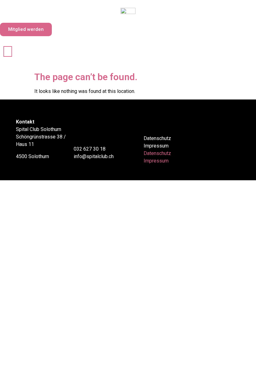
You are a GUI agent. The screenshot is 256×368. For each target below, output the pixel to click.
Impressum (156, 146)
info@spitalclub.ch (94, 156)
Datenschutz (157, 138)
